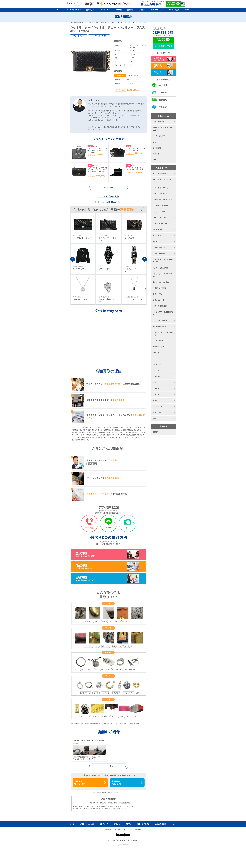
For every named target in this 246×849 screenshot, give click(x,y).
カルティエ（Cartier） (161, 205)
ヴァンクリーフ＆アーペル (162, 199)
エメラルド (157, 235)
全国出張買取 (116, 782)
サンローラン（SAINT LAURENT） (162, 260)
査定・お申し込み (157, 10)
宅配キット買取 (79, 782)
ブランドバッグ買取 (108, 196)
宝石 (154, 142)
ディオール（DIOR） (160, 326)
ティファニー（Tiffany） (162, 282)
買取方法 (130, 10)
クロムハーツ (157, 364)
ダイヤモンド (157, 229)
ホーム (59, 10)
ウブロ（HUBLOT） (160, 223)
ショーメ (156, 388)
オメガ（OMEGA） (160, 288)
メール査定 (164, 92)
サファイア (157, 394)
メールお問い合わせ (163, 46)
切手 (154, 160)
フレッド (156, 370)
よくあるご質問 (173, 10)
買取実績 (119, 10)
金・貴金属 (157, 148)
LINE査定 (163, 85)
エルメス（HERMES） (161, 173)
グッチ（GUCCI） (159, 247)
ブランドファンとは (74, 10)
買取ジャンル (90, 10)
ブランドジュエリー (160, 136)
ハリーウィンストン (160, 194)
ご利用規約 (137, 829)
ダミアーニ (157, 359)
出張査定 (163, 99)
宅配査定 (163, 107)
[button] (72, 259)
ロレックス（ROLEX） (161, 211)
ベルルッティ (157, 406)
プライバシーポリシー (122, 829)
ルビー (155, 241)
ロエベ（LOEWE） (159, 341)
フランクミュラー (159, 300)
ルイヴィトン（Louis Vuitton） (162, 180)
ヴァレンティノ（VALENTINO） (162, 333)
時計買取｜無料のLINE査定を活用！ (163, 128)
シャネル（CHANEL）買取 (108, 201)
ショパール (157, 376)
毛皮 (154, 418)
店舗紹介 (142, 10)
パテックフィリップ (160, 217)
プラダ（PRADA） (159, 253)
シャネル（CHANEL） (99, 36)
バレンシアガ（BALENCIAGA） (163, 313)
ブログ (187, 10)
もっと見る (108, 766)
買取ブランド (105, 10)
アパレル (156, 154)
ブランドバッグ (78, 36)
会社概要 (108, 829)
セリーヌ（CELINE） (160, 306)
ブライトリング (158, 294)
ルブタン (156, 400)
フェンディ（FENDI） (161, 320)
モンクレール (157, 412)
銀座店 (155, 432)
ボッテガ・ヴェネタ (160, 347)
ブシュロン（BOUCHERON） (162, 275)
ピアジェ (156, 382)
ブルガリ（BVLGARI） (161, 268)
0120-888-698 (163, 32)
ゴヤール (156, 353)
